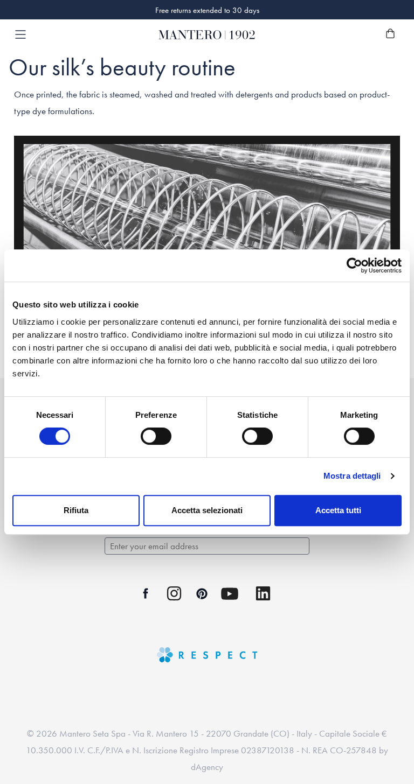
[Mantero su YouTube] (229, 593)
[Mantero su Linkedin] (263, 593)
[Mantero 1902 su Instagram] (174, 593)
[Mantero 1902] (207, 34)
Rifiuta (76, 510)
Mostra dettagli (352, 475)
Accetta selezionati (207, 510)
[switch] (156, 436)
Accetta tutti (338, 510)
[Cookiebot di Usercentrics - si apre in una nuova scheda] (354, 265)
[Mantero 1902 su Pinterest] (202, 593)
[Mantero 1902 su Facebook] (146, 593)
